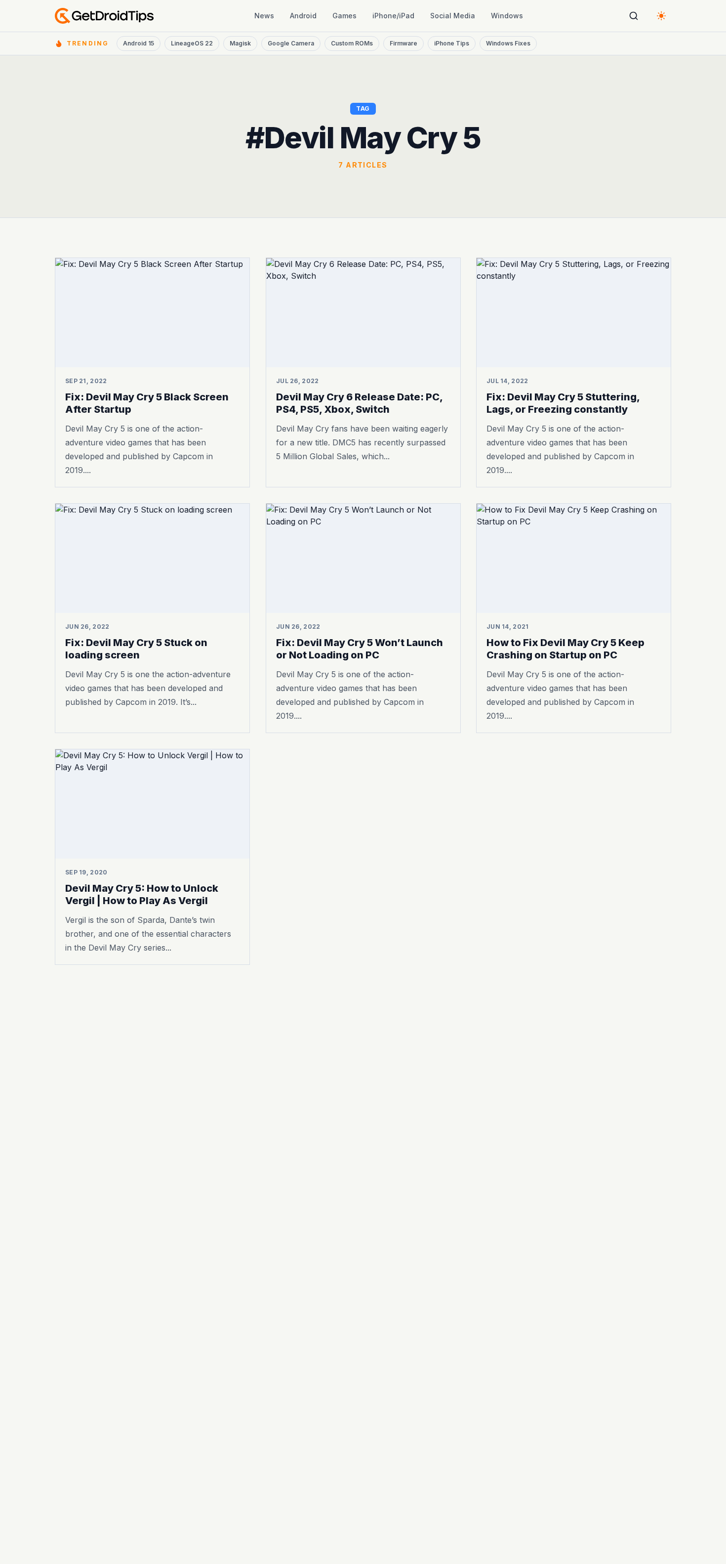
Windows (507, 15)
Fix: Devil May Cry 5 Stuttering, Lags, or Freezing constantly (563, 403)
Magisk (240, 43)
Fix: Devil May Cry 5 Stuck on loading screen (136, 649)
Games (344, 15)
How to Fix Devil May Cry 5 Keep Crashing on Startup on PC (565, 649)
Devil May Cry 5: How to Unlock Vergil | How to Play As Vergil (141, 894)
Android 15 (138, 43)
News (264, 15)
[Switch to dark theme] (661, 16)
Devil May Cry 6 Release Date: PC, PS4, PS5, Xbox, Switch (359, 403)
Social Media (452, 15)
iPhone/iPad (393, 15)
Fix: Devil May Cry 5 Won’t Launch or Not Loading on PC (359, 649)
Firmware (403, 43)
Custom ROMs (352, 43)
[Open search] (634, 16)
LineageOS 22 (192, 43)
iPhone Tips (451, 43)
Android (303, 15)
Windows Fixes (508, 43)
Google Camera (291, 43)
